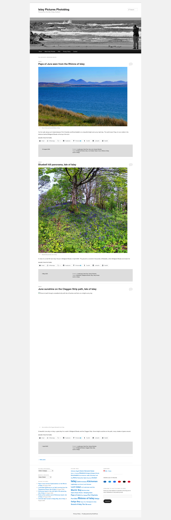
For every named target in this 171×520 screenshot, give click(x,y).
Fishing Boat (80, 478)
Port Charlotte (93, 495)
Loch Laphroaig (85, 487)
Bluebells (78, 275)
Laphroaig (74, 484)
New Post (85, 149)
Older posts (42, 459)
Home (40, 51)
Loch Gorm (80, 484)
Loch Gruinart (87, 484)
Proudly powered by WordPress (90, 514)
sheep (95, 501)
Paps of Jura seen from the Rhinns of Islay (61, 63)
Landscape (80, 149)
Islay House (96, 275)
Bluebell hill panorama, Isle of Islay (57, 164)
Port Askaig (84, 495)
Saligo (97, 498)
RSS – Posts (108, 471)
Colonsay (92, 475)
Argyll (77, 471)
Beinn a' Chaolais (75, 473)
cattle (88, 475)
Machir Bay (76, 490)
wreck (89, 504)
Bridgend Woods (80, 151)
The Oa (84, 504)
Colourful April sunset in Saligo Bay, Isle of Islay (51, 498)
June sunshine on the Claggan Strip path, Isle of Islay (67, 289)
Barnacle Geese (89, 471)
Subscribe (107, 501)
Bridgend (88, 473)
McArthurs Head (85, 490)
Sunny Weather (98, 149)
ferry (75, 477)
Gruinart (94, 478)
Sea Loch (91, 149)
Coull (96, 475)
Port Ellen (74, 498)
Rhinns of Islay (105, 151)
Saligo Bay (75, 501)
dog (72, 478)
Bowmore (82, 473)
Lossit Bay (92, 487)
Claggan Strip (88, 448)
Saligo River (83, 501)
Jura (79, 481)
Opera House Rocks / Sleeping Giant (81, 492)
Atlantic (81, 471)
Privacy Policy (67, 51)
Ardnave (73, 471)
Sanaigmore (89, 502)
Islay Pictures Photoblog (53, 9)
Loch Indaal (91, 151)
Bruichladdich (75, 475)
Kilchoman (92, 481)
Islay (86, 151)
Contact (75, 51)
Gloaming (89, 478)
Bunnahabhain (82, 475)
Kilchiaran (84, 481)
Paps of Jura (98, 151)
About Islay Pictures (50, 51)
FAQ (59, 51)
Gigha (84, 478)
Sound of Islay (76, 504)
